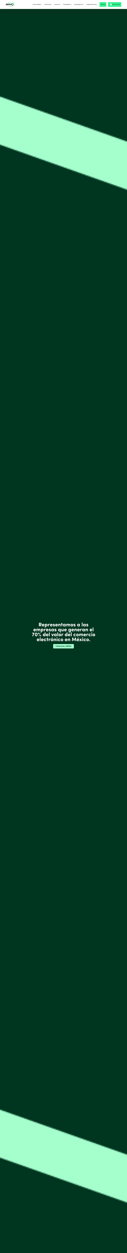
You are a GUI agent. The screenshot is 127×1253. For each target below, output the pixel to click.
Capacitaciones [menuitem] (91, 4)
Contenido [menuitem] (47, 4)
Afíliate (103, 4)
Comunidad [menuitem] (37, 4)
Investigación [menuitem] (78, 4)
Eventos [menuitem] (57, 4)
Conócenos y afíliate (63, 646)
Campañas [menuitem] (66, 4)
